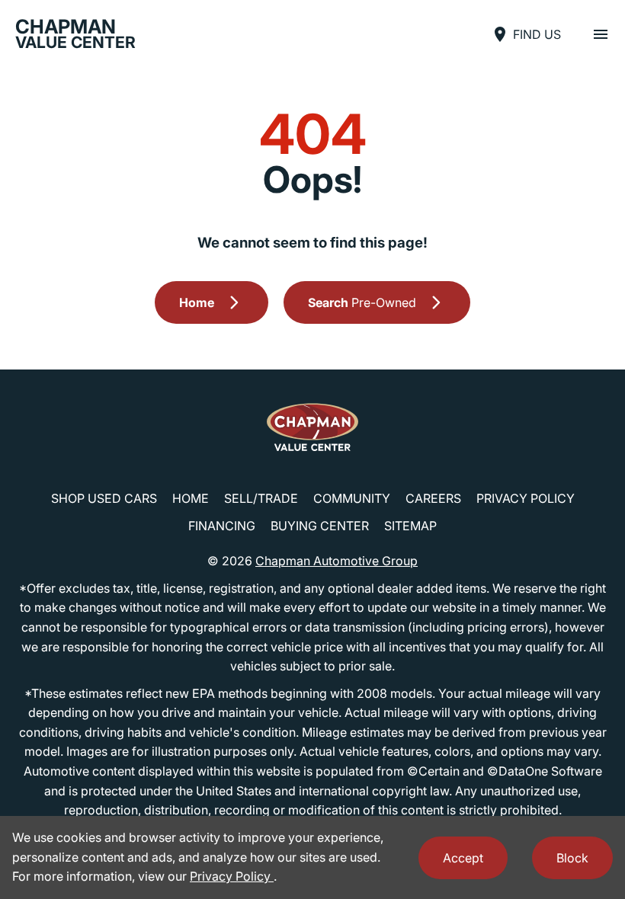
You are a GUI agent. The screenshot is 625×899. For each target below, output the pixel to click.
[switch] (600, 34)
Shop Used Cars (104, 498)
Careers (433, 498)
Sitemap (410, 525)
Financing (221, 525)
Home (190, 498)
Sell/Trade (261, 498)
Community (351, 498)
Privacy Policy (525, 498)
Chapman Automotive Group (336, 560)
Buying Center (320, 525)
